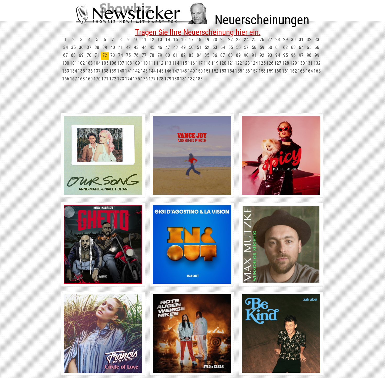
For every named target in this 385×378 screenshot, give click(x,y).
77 (144, 55)
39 (104, 47)
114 (175, 63)
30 (293, 39)
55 (230, 47)
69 (81, 55)
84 (199, 55)
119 (214, 63)
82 (183, 55)
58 (254, 47)
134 (73, 71)
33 (317, 39)
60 (269, 47)
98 (309, 55)
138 (104, 71)
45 (152, 47)
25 (254, 39)
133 (65, 71)
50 (191, 47)
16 (183, 39)
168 (81, 78)
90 (246, 55)
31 (301, 39)
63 (293, 47)
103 (89, 63)
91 (254, 55)
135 (81, 71)
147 (175, 71)
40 (112, 47)
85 (207, 55)
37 (89, 47)
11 (144, 39)
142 (136, 71)
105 (104, 63)
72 (104, 55)
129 (293, 63)
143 (144, 71)
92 (262, 55)
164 (309, 71)
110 (144, 63)
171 (104, 78)
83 (191, 55)
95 (285, 55)
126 (269, 63)
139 (112, 71)
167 (73, 78)
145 (159, 71)
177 (152, 78)
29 (285, 39)
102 (81, 63)
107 (120, 63)
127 (277, 63)
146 (167, 71)
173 (120, 78)
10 (136, 39)
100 (65, 63)
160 (277, 71)
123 (246, 63)
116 (191, 63)
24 (246, 39)
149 (191, 71)
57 (246, 47)
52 (207, 47)
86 (214, 55)
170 (97, 78)
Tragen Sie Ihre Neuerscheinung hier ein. (198, 32)
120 (222, 63)
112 (159, 63)
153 (222, 71)
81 (175, 55)
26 (262, 39)
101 (73, 63)
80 (167, 55)
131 (309, 63)
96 (293, 55)
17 (191, 39)
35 (73, 47)
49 (183, 47)
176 (144, 78)
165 (317, 71)
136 (89, 71)
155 (238, 71)
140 (120, 71)
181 (183, 78)
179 (167, 78)
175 (136, 78)
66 (317, 47)
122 (238, 63)
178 (159, 78)
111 (152, 63)
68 (73, 55)
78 (152, 55)
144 (152, 71)
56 (238, 47)
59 (262, 47)
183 (199, 78)
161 (285, 71)
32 (309, 39)
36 (81, 47)
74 (120, 55)
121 (230, 63)
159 (269, 71)
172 (112, 78)
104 (97, 63)
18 (199, 39)
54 (222, 47)
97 (301, 55)
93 (269, 55)
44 (144, 47)
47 (167, 47)
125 (262, 63)
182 (191, 78)
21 (222, 39)
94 (277, 55)
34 (65, 47)
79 (159, 55)
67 (65, 55)
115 (183, 63)
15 (175, 39)
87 (222, 55)
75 (128, 55)
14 (167, 39)
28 (277, 39)
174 (128, 78)
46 (159, 47)
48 (175, 47)
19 (207, 39)
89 (238, 55)
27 (269, 39)
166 (65, 78)
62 (285, 47)
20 (214, 39)
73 (112, 55)
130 (301, 63)
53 (214, 47)
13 (159, 39)
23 (238, 39)
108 (128, 63)
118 (207, 63)
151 (207, 71)
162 (293, 71)
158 (262, 71)
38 (97, 47)
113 (167, 63)
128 (285, 63)
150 (199, 71)
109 (136, 63)
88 (230, 55)
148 (183, 71)
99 (317, 55)
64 (301, 47)
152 (214, 71)
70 (89, 55)
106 (112, 63)
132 (317, 63)
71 (97, 55)
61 (277, 47)
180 (175, 78)
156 (246, 71)
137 (97, 71)
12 (152, 39)
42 (128, 47)
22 (230, 39)
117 (199, 63)
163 (301, 71)
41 (120, 47)
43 (136, 47)
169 (89, 78)
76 (136, 55)
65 (309, 47)
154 (230, 71)
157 (254, 71)
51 (199, 47)
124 (254, 63)
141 (128, 71)
